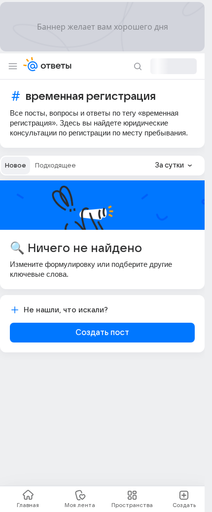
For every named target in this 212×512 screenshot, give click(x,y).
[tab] (15, 165)
